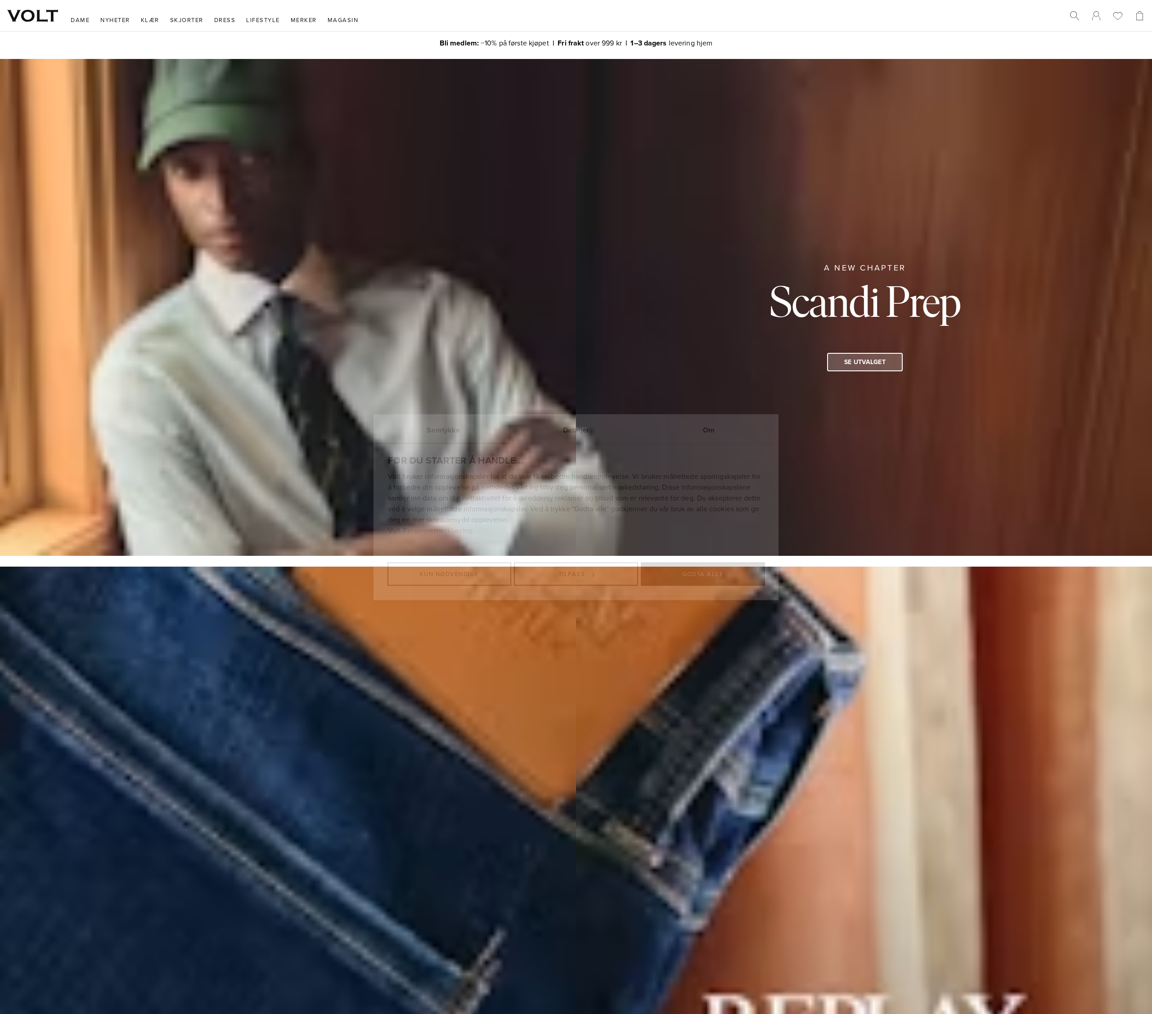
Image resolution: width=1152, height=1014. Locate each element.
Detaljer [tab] (576, 430)
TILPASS (571, 574)
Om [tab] (709, 430)
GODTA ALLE (702, 574)
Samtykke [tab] (443, 430)
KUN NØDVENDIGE (449, 574)
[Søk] (1074, 15)
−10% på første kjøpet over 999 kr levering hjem (576, 42)
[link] (1096, 15)
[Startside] (32, 15)
